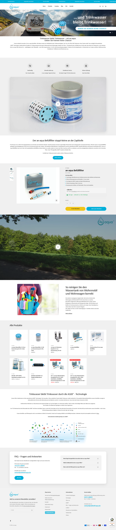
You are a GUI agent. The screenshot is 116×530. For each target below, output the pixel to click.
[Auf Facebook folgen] (10, 521)
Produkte (50, 6)
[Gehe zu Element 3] (12, 178)
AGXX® (67, 502)
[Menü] (114, 518)
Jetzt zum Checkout (96, 208)
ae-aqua (67, 168)
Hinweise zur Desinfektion (71, 510)
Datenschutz (47, 509)
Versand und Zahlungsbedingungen (52, 495)
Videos (67, 515)
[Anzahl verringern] (67, 203)
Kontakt (71, 6)
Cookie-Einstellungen (70, 495)
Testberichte (68, 512)
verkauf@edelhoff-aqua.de (92, 506)
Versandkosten (74, 191)
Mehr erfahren (58, 157)
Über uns (68, 500)
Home (44, 6)
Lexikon (67, 507)
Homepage (68, 498)
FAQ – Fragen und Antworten (72, 505)
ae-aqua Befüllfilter (74, 170)
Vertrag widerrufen (50, 512)
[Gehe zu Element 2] (12, 173)
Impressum (47, 507)
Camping (57, 6)
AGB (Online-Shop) (49, 504)
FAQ (66, 6)
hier (72, 410)
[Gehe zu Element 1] (12, 169)
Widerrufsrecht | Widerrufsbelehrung (49, 498)
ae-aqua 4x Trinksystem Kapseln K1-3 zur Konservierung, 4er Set (56, 349)
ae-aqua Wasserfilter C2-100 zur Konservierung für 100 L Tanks (37, 349)
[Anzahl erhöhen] (73, 203)
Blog (62, 6)
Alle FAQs (19, 477)
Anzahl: (67, 200)
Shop (98, 413)
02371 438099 (88, 497)
